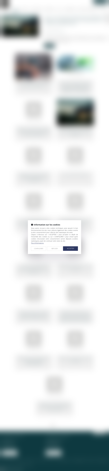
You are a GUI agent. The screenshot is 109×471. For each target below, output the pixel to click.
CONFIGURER (38, 248)
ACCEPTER (70, 248)
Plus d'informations (37, 243)
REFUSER (55, 248)
